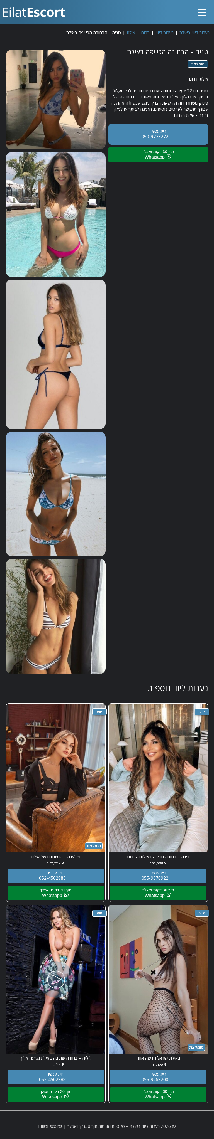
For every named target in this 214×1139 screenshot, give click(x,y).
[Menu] (202, 7)
